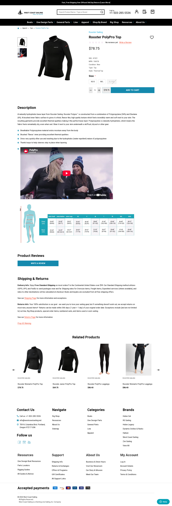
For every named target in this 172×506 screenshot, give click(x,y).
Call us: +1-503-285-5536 (30, 416)
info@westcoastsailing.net (30, 420)
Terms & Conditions (128, 474)
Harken (125, 433)
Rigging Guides (24, 470)
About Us (140, 22)
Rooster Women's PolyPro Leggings (137, 384)
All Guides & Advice (26, 474)
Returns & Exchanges (60, 466)
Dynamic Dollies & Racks (133, 429)
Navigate (59, 410)
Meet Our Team (92, 474)
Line (76, 22)
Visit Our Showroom (94, 466)
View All (126, 445)
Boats (30, 22)
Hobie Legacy (128, 424)
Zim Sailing (127, 441)
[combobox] (80, 12)
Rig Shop (114, 22)
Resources (127, 22)
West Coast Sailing (130, 437)
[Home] (19, 28)
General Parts (63, 22)
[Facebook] (19, 442)
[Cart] (152, 12)
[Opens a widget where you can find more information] (163, 502)
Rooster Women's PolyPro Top (30, 384)
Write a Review (125, 42)
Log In (122, 462)
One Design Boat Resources (29, 461)
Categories (96, 410)
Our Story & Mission (94, 470)
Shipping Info (57, 462)
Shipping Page (30, 298)
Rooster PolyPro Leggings (99, 384)
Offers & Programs (59, 470)
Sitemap (55, 429)
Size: (92, 76)
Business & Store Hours (96, 462)
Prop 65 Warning (24, 323)
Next (158, 369)
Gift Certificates (58, 474)
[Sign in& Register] (137, 12)
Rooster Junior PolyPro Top (64, 384)
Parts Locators (24, 465)
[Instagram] (24, 442)
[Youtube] (29, 442)
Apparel (85, 22)
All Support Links (59, 479)
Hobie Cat (127, 416)
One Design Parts (44, 22)
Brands (128, 410)
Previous (13, 369)
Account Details (126, 466)
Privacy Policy (126, 470)
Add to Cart (132, 90)
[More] (34, 22)
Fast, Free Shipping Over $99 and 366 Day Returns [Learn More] (86, 3)
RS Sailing (127, 420)
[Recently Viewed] (144, 12)
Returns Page (29, 317)
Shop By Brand (100, 22)
